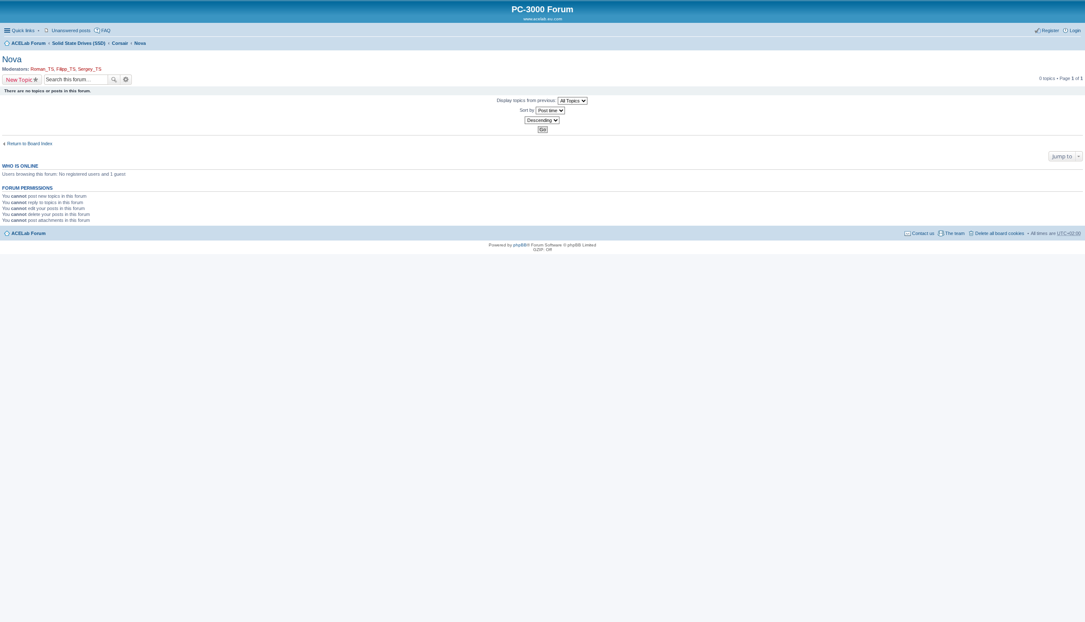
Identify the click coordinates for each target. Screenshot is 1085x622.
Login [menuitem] (1075, 30)
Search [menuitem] (1077, 44)
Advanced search (126, 80)
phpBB (520, 245)
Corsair (120, 43)
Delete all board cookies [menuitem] (999, 233)
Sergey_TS (89, 69)
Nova (140, 43)
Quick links (23, 30)
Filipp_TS (65, 69)
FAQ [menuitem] (106, 30)
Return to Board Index (30, 143)
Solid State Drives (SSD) (79, 43)
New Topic (19, 79)
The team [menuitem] (955, 233)
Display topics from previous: (527, 100)
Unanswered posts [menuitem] (71, 30)
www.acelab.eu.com (542, 19)
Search (114, 80)
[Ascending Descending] (542, 120)
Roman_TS (42, 69)
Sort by (528, 110)
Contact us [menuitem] (923, 233)
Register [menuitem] (1050, 30)
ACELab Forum (28, 43)
